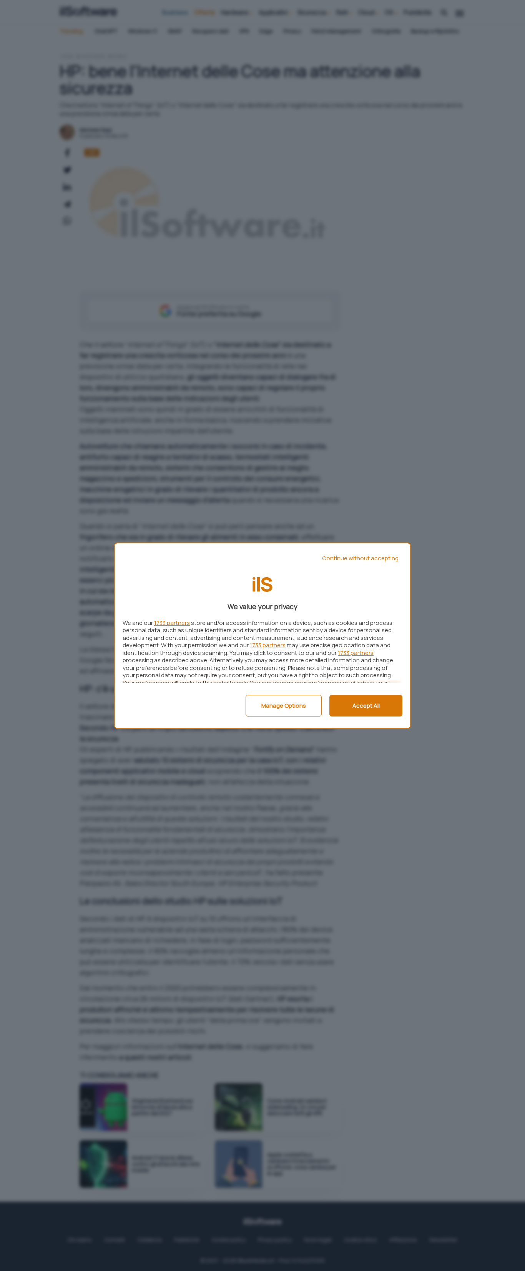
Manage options (283, 705)
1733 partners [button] (172, 623)
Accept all (366, 705)
